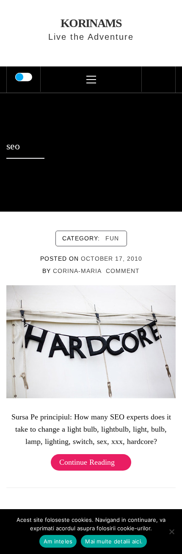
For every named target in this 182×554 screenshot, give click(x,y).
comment (123, 270)
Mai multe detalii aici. (114, 541)
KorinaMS (91, 23)
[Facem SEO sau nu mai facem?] (91, 341)
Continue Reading (87, 462)
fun (112, 238)
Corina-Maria (77, 270)
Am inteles (58, 541)
